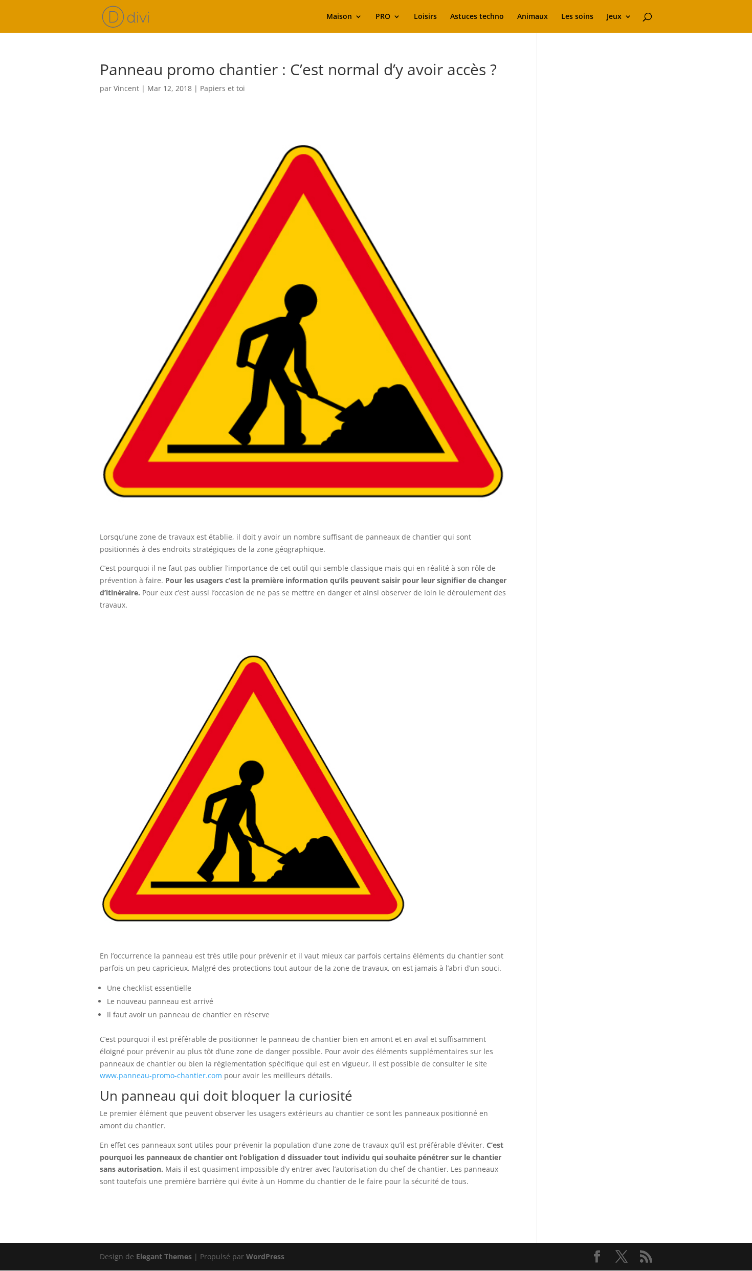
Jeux (614, 17)
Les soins (577, 17)
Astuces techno (477, 17)
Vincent (126, 88)
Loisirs (425, 17)
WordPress (265, 1256)
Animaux (532, 17)
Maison (339, 17)
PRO (382, 17)
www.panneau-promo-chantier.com (161, 1075)
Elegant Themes (164, 1256)
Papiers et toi (222, 88)
